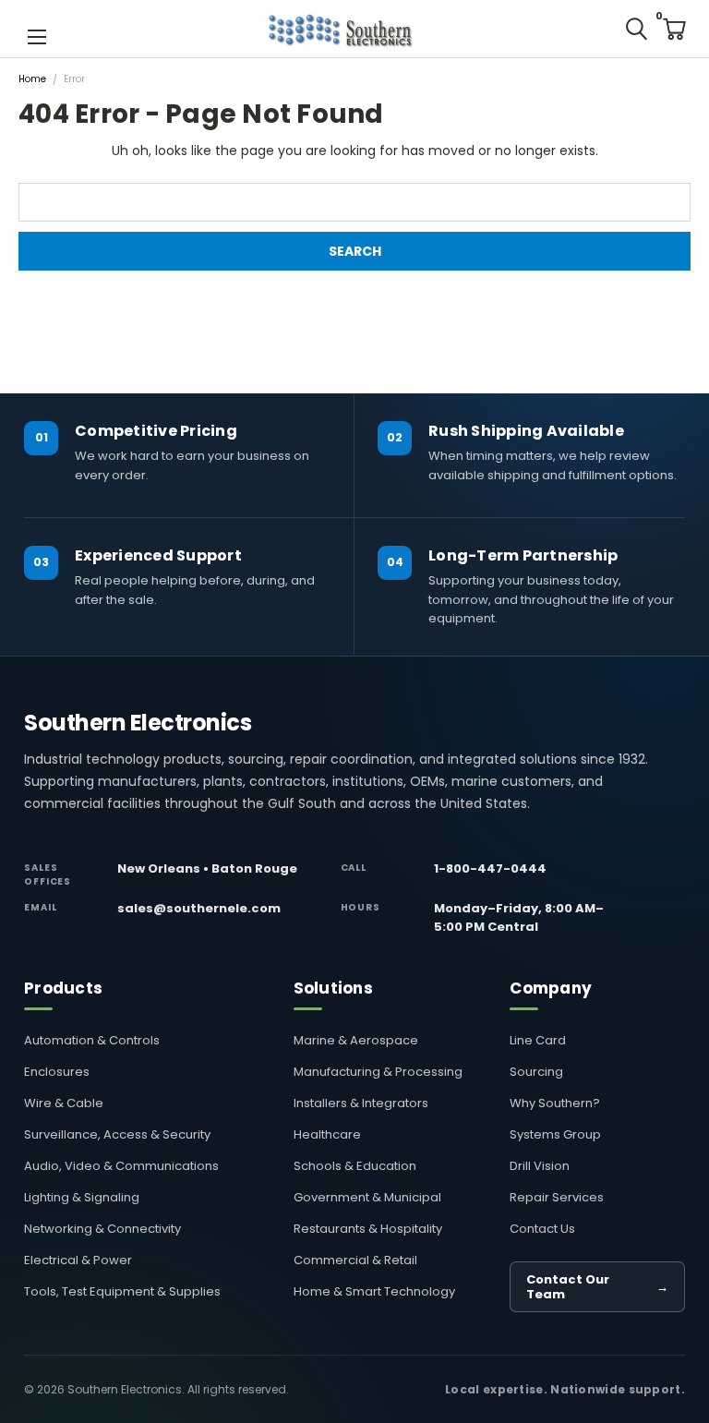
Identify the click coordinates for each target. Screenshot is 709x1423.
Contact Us (542, 1228)
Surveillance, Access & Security (117, 1134)
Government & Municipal (367, 1197)
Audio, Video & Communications (121, 1166)
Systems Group (555, 1134)
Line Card (538, 1040)
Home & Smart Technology (374, 1291)
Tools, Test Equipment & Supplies (122, 1291)
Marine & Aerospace (356, 1040)
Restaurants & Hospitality (368, 1228)
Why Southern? (555, 1103)
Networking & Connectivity (102, 1228)
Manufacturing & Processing (378, 1071)
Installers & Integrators (361, 1103)
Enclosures (57, 1071)
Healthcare (327, 1134)
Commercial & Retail (355, 1260)
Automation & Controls (92, 1040)
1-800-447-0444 (490, 868)
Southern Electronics (137, 723)
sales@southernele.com (199, 908)
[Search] (636, 28)
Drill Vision (540, 1166)
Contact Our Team (597, 1287)
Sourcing (536, 1071)
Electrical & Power (78, 1260)
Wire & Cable (63, 1103)
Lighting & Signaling (81, 1197)
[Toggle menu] (37, 35)
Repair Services (557, 1197)
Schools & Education (355, 1166)
